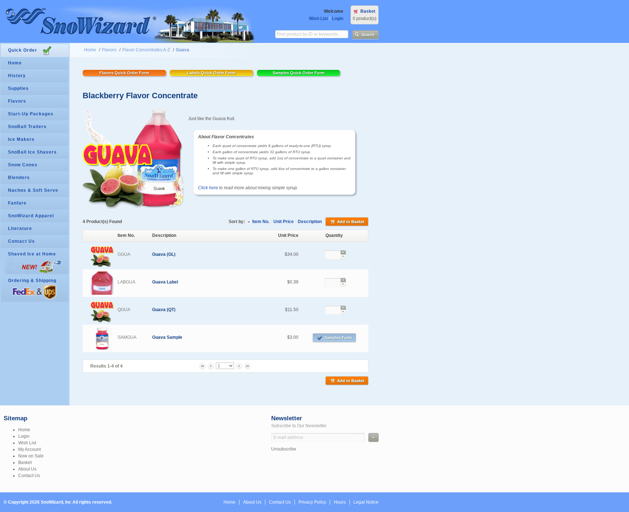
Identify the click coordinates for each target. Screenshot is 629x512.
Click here (208, 187)
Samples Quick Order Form (299, 73)
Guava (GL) (163, 254)
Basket (367, 11)
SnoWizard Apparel (31, 215)
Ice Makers (21, 139)
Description (310, 221)
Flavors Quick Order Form (124, 73)
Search (368, 34)
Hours (340, 502)
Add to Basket (350, 221)
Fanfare (17, 203)
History (17, 75)
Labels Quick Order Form (211, 73)
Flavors (109, 49)
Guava (182, 49)
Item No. (260, 221)
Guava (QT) (163, 309)
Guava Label (165, 282)
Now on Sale (31, 456)
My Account (29, 449)
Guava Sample (167, 337)
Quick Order (22, 50)
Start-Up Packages (31, 113)
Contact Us (21, 241)
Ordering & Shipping (32, 280)
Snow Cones (22, 164)
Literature (20, 228)
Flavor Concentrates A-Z (146, 49)
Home (90, 49)
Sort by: (237, 221)
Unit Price (283, 221)
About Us (27, 469)
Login (337, 18)
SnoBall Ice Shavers (32, 152)
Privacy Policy (312, 502)
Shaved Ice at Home (32, 254)
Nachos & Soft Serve (33, 190)
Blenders (19, 177)
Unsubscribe (283, 449)
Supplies (18, 88)
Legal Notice (366, 502)
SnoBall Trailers (27, 126)
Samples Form (338, 338)
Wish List (318, 18)
